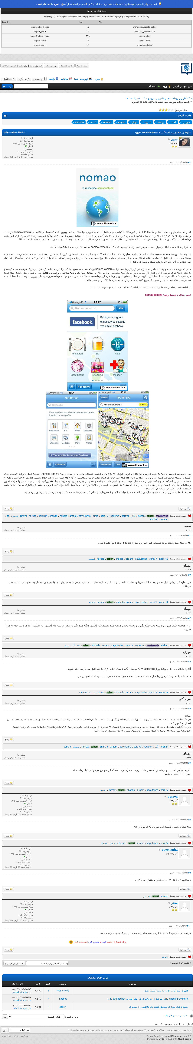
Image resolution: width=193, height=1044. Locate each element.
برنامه (161, 122)
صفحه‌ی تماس (173, 1030)
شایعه (121, 122)
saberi (63, 1006)
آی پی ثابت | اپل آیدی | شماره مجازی (22, 65)
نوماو (134, 122)
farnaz (32, 515)
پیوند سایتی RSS (76, 1030)
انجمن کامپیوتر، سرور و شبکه (156, 98)
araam (73, 515)
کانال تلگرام (8, 78)
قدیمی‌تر (185, 962)
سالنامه (64, 79)
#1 (189, 162)
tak (8, 515)
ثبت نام (152, 86)
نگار (133, 515)
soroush (43, 515)
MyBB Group (184, 1039)
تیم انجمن (186, 1030)
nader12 (114, 515)
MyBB (162, 1039)
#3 (189, 575)
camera (79, 122)
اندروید (147, 122)
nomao (107, 122)
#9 (189, 872)
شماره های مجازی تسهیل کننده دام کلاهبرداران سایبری (158, 1006)
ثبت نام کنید (44, 3)
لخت (173, 122)
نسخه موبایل (137, 1030)
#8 (189, 819)
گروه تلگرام (23, 78)
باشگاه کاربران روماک (182, 98)
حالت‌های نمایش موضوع (14, 132)
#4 (189, 618)
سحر (15, 515)
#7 (189, 763)
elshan (141, 515)
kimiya (23, 515)
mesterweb (63, 990)
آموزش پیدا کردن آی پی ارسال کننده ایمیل (166, 990)
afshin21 (154, 519)
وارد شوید (59, 3)
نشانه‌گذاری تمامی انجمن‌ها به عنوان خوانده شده (107, 1030)
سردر (97, 79)
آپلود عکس (39, 78)
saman (164, 519)
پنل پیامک (51, 65)
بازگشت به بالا (151, 1030)
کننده (93, 122)
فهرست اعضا (81, 79)
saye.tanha (85, 515)
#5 (189, 661)
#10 (189, 925)
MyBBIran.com (175, 1036)
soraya (125, 515)
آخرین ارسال (25, 992)
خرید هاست (66, 65)
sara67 (104, 515)
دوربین (186, 122)
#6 (189, 708)
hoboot (63, 515)
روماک (162, 1030)
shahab (53, 515)
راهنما (52, 79)
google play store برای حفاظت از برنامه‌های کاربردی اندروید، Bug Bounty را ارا (147, 998)
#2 (189, 535)
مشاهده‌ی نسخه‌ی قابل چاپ (176, 1015)
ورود (165, 86)
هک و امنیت (134, 98)
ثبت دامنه (82, 65)
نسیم (174, 139)
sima (95, 515)
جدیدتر (174, 962)
